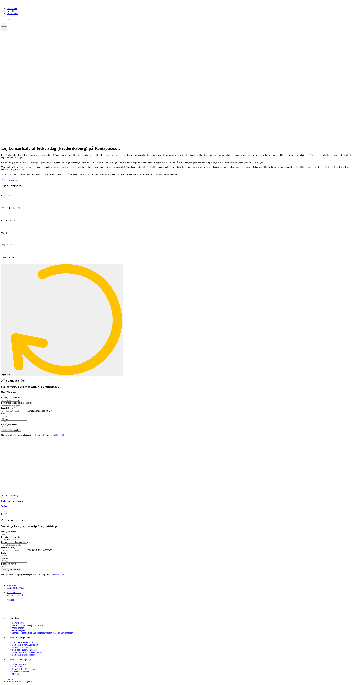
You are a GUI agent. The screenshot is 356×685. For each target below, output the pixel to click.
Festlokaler (17, 667)
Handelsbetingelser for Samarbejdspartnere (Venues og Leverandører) (42, 633)
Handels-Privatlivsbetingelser (19, 681)
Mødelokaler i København (23, 669)
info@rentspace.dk (15, 595)
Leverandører (18, 623)
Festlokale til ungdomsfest (23, 655)
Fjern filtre (6, 375)
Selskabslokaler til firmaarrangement (28, 652)
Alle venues (12, 8)
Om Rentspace (18, 630)
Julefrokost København (22, 642)
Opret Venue (12, 13)
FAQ (9, 602)
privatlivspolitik (57, 435)
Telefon (4, 419)
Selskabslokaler (19, 664)
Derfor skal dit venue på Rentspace (27, 625)
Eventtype (10, 397)
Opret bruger (18, 628)
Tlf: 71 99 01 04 (14, 592)
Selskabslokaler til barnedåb (24, 650)
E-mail (9, 424)
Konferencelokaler (20, 672)
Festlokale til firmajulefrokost (25, 645)
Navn (8, 392)
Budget (4, 413)
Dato (8, 408)
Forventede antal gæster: (16, 403)
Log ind (10, 19)
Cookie (10, 679)
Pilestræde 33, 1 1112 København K (15, 586)
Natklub (15, 674)
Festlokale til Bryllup (21, 647)
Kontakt (10, 11)
